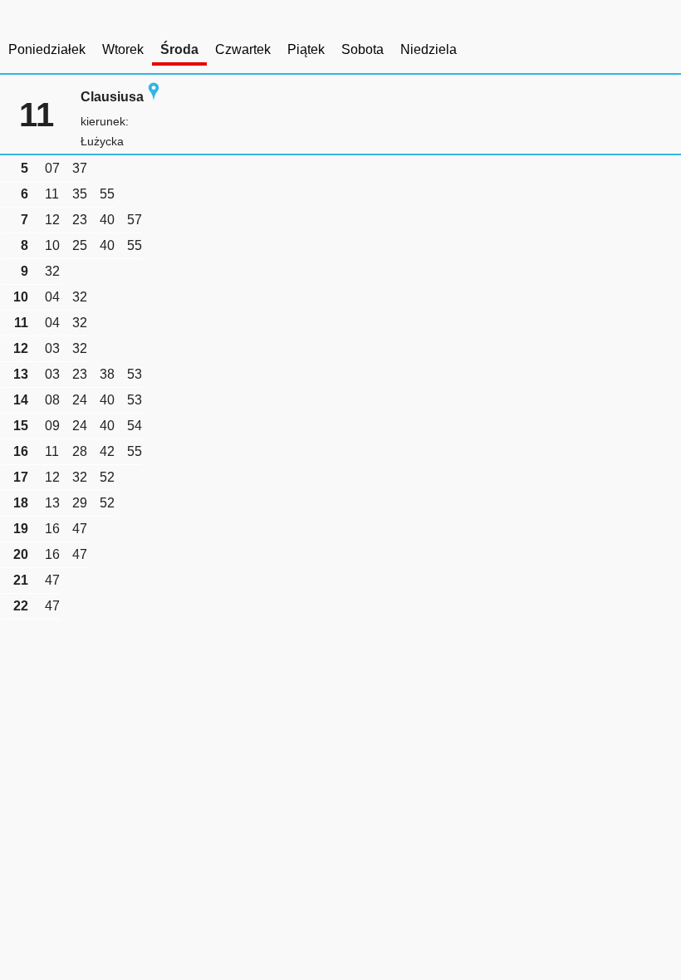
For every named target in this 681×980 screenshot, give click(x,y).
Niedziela (428, 49)
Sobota (362, 49)
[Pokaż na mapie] (154, 97)
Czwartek (243, 49)
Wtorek (123, 49)
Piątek (306, 49)
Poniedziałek (47, 49)
